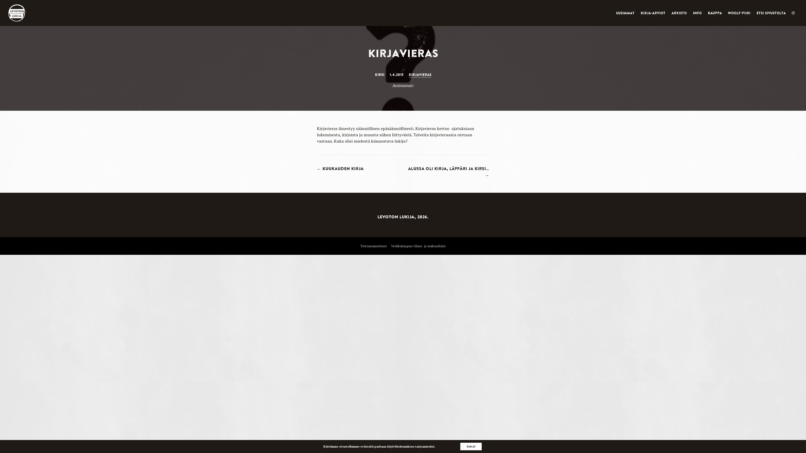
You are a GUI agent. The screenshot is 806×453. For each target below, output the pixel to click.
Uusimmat (625, 13)
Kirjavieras (420, 74)
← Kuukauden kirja (340, 168)
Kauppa (715, 13)
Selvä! (471, 446)
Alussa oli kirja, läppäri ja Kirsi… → (448, 171)
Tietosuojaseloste (373, 246)
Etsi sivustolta (771, 13)
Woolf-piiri (739, 13)
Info (697, 13)
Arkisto (679, 13)
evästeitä (367, 446)
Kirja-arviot (653, 13)
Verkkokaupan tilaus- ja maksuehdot (418, 246)
